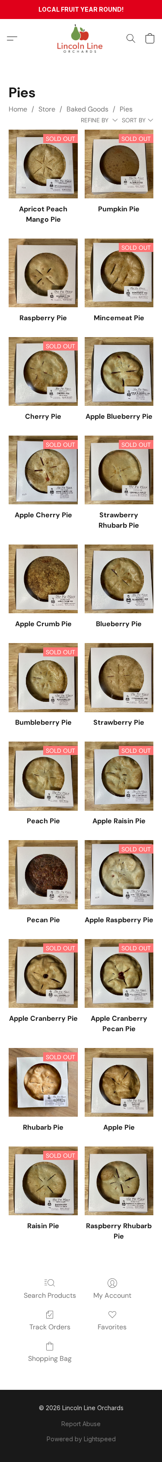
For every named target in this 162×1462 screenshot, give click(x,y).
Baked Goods (87, 109)
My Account (112, 1295)
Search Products (50, 1295)
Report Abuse (81, 1423)
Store (46, 109)
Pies (126, 109)
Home (18, 109)
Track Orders (49, 1326)
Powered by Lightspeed (81, 1439)
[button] (81, 38)
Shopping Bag (50, 1358)
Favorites (112, 1326)
